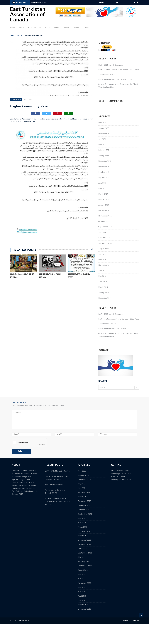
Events (66, 27)
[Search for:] (105, 2)
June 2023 (102, 183)
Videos (57, 27)
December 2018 (105, 298)
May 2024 (102, 144)
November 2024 (105, 134)
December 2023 (105, 161)
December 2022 (105, 210)
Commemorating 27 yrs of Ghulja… (50, 275)
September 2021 (105, 227)
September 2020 (105, 243)
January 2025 (103, 128)
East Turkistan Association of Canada (27, 14)
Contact (87, 27)
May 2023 (102, 188)
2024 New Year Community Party (79, 275)
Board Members (34, 27)
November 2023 (105, 166)
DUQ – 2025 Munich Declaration (111, 65)
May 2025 (102, 123)
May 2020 (102, 260)
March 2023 (103, 194)
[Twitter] (134, 2)
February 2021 (104, 238)
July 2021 (102, 232)
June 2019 (102, 271)
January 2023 (103, 205)
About (21, 27)
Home (12, 27)
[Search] (117, 2)
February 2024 (104, 150)
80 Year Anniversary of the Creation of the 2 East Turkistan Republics (57, 501)
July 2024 (102, 139)
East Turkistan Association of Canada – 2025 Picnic (118, 70)
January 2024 (103, 155)
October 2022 (104, 221)
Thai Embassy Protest (38, 3)
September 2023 (105, 177)
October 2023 (104, 172)
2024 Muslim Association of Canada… (22, 275)
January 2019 (103, 292)
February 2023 (104, 199)
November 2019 (105, 265)
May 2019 (102, 276)
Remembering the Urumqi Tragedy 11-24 (115, 79)
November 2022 (105, 216)
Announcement (16, 100)
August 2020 (103, 249)
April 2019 (102, 281)
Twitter (125, 621)
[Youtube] (137, 2)
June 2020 (102, 254)
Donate (76, 27)
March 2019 (103, 287)
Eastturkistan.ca (23, 621)
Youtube (135, 621)
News (47, 27)
